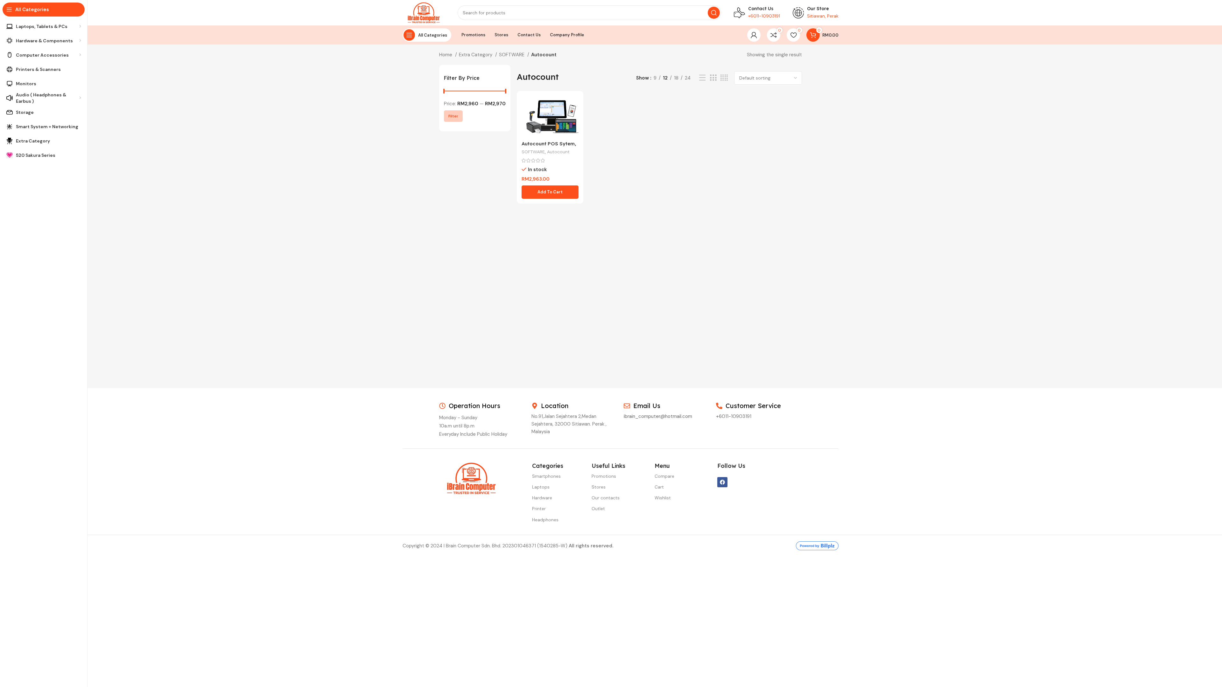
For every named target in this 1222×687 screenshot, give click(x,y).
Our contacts (606, 498)
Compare (664, 476)
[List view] (702, 77)
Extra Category (476, 55)
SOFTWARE (512, 55)
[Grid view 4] (724, 77)
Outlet (598, 508)
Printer (539, 508)
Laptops (541, 487)
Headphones (545, 520)
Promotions (604, 476)
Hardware (542, 498)
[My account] (754, 35)
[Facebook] (722, 482)
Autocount (558, 152)
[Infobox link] (757, 13)
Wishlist (663, 498)
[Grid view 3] (713, 77)
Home (446, 55)
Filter (453, 116)
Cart (659, 487)
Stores (599, 487)
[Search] (714, 13)
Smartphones (546, 476)
